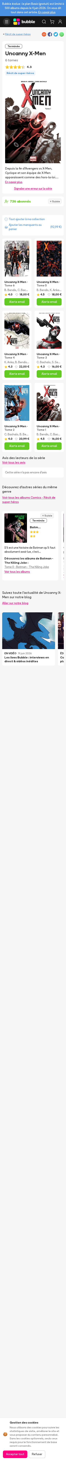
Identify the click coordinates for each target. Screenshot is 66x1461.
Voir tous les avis (13, 462)
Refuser (37, 1454)
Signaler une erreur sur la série (33, 188)
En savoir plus (47, 12)
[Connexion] (60, 21)
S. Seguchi (58, 362)
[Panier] (52, 21)
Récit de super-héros (18, 34)
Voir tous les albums (17, 571)
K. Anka (54, 290)
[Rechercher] (44, 21)
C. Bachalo (25, 290)
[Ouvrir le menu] (6, 21)
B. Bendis (10, 290)
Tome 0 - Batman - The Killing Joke (26, 567)
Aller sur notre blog (15, 603)
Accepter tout (15, 1454)
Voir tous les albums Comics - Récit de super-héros (28, 500)
